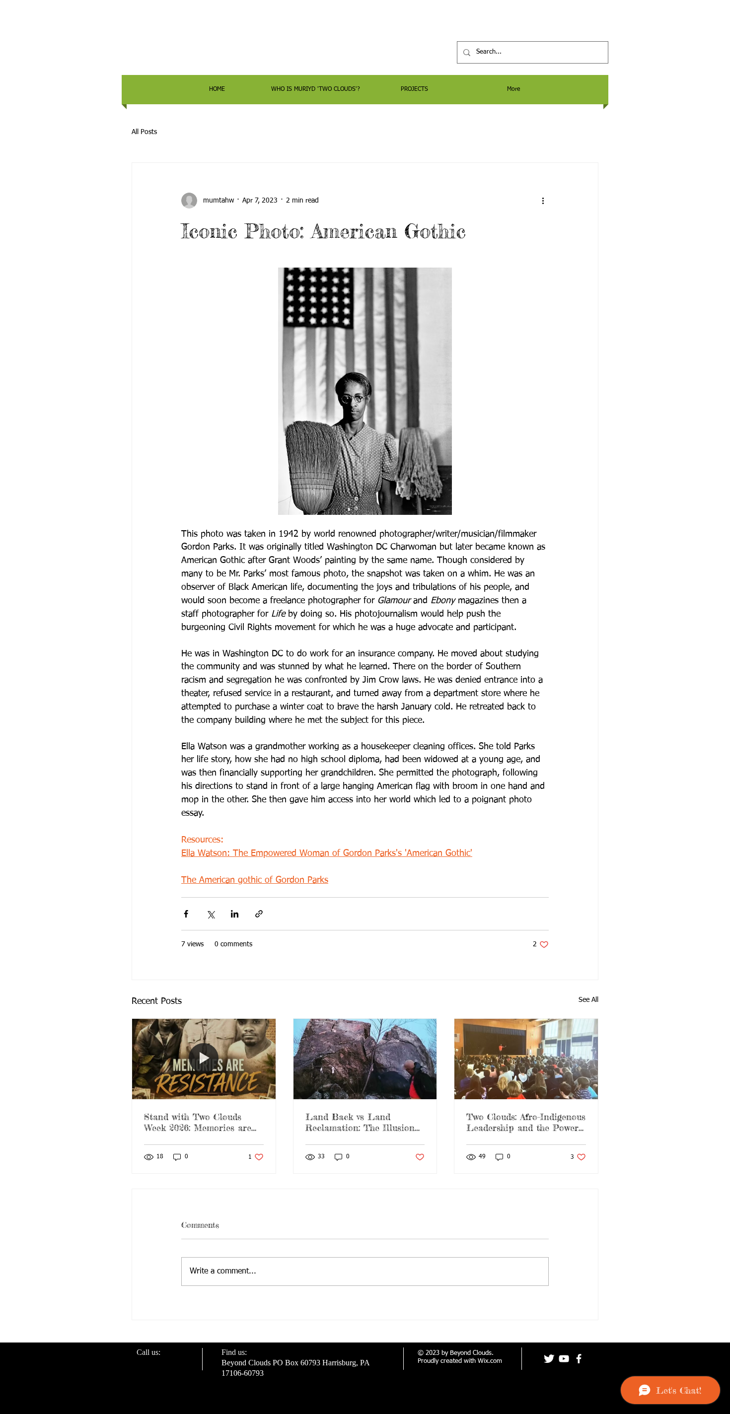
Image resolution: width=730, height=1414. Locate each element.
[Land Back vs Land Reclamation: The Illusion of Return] (365, 1059)
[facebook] (579, 1358)
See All (588, 999)
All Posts (144, 132)
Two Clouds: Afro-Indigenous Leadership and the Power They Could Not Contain (525, 1122)
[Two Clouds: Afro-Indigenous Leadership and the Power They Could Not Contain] (526, 1059)
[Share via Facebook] (186, 914)
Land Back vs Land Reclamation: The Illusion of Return (360, 1122)
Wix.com (490, 1361)
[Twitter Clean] (549, 1358)
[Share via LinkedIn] (234, 914)
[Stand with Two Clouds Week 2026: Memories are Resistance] (204, 1059)
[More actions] (543, 201)
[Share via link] (259, 914)
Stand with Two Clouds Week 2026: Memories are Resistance (197, 1122)
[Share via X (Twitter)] (210, 914)
